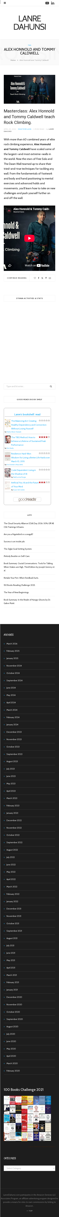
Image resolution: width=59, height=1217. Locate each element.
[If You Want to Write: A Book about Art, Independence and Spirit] (36, 1104)
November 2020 (14, 1004)
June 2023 (11, 776)
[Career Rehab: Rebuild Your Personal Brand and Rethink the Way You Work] (30, 1113)
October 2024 (13, 673)
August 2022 (12, 849)
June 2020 (11, 1041)
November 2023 (14, 739)
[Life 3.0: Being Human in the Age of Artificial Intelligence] (18, 1128)
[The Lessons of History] (36, 1139)
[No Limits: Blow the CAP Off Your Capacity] (48, 1103)
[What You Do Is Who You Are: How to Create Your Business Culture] (24, 1131)
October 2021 (13, 923)
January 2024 (12, 724)
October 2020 (13, 1012)
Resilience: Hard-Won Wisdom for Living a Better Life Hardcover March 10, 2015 (30, 457)
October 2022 (13, 835)
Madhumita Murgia (19, 477)
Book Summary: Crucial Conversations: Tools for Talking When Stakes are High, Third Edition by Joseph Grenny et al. (29, 567)
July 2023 (11, 768)
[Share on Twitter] (42, 278)
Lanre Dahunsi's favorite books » (42, 1146)
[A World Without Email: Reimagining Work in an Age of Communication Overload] (48, 1140)
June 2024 (11, 687)
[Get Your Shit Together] (7, 1131)
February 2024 (13, 717)
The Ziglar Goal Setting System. (18, 549)
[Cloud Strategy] (18, 1140)
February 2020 (13, 1070)
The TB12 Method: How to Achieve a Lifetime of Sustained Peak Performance (28, 441)
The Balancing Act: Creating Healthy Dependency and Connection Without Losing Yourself (28, 425)
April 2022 (11, 879)
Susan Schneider (19, 490)
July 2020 (11, 1034)
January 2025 (12, 658)
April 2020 (11, 1056)
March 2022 (12, 886)
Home (13, 60)
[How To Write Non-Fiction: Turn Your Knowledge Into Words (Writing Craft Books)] (36, 1122)
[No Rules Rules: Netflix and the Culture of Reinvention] (24, 1122)
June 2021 (11, 953)
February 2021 (13, 982)
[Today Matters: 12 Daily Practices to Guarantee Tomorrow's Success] (24, 1113)
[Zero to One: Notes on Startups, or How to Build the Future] (42, 1103)
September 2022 (14, 842)
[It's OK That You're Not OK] (48, 1122)
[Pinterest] (46, 278)
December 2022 (14, 820)
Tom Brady (10, 448)
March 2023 (12, 798)
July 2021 (10, 945)
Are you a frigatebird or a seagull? (18, 534)
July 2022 (11, 857)
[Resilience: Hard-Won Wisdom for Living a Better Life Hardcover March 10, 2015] (8, 460)
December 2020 (14, 997)
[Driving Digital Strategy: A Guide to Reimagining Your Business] (30, 1140)
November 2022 (14, 827)
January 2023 (12, 813)
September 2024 (15, 680)
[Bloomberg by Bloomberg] (36, 1131)
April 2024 (11, 702)
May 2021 (11, 960)
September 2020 (15, 1019)
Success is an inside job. (14, 541)
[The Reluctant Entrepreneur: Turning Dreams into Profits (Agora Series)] (13, 1113)
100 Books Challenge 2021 (24, 1090)
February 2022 (13, 894)
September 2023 (14, 754)
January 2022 (12, 901)
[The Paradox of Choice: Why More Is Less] (30, 1103)
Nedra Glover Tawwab (14, 432)
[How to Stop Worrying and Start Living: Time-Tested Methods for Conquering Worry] (24, 1140)
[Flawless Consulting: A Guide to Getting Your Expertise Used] (42, 1119)
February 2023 (13, 805)
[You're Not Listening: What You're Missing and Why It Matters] (18, 1122)
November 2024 (14, 665)
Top (30, 1211)
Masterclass (24, 129)
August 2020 (12, 1026)
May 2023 (11, 783)
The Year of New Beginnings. (16, 592)
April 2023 (11, 791)
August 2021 (12, 938)
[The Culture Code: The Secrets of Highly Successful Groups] (42, 1131)
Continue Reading (17, 278)
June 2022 (11, 864)
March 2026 (12, 643)
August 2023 (12, 761)
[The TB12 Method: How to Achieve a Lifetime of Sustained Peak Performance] (8, 442)
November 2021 (14, 916)
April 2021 (11, 967)
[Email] (50, 278)
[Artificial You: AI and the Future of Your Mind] (8, 489)
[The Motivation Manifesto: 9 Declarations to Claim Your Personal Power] (18, 1110)
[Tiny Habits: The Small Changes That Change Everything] (30, 1131)
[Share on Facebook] (38, 278)
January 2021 (12, 989)
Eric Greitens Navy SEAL (15, 465)
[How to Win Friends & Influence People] (18, 1104)
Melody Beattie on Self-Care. (17, 556)
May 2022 (11, 871)
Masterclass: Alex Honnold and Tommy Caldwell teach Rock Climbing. (29, 117)
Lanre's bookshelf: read (27, 414)
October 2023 (13, 746)
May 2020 (11, 1048)
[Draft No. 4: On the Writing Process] (48, 1131)
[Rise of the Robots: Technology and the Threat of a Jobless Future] (42, 1140)
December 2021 (14, 908)
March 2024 (12, 710)
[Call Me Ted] (13, 1122)
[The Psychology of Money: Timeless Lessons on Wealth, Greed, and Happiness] (13, 1131)
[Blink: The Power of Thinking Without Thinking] (7, 1103)
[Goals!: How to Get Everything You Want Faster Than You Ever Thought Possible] (13, 1103)
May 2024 (11, 695)
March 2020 (12, 1063)
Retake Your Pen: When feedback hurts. (21, 578)
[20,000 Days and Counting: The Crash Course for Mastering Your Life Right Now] (13, 1140)
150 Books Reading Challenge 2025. (19, 585)
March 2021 (12, 975)
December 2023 (14, 732)
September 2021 (14, 931)
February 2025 (13, 651)
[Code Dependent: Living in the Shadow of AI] (8, 476)
